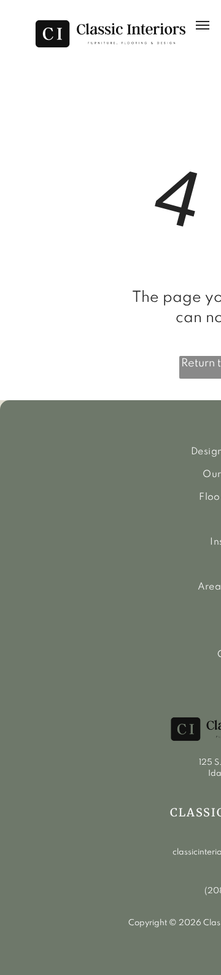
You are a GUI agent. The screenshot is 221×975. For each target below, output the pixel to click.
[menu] (202, 25)
